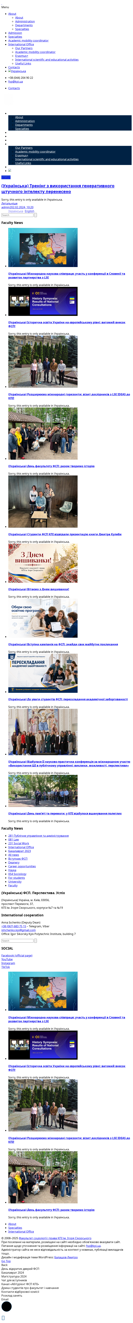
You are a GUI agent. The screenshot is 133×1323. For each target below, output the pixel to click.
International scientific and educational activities (47, 60)
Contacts (14, 67)
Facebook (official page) (16, 955)
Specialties (22, 29)
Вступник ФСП (18, 859)
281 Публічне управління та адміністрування (38, 836)
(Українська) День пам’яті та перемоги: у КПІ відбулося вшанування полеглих (65, 813)
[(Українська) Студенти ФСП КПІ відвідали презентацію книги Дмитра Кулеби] (43, 527)
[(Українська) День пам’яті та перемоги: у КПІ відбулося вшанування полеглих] (43, 806)
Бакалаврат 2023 (19, 851)
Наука (12, 870)
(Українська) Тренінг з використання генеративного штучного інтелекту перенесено (57, 188)
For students (16, 878)
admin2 (6, 207)
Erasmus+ (21, 56)
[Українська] (17, 71)
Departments (24, 25)
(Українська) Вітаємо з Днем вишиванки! (38, 589)
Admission (15, 33)
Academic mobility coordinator (28, 40)
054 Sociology (17, 874)
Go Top (6, 1261)
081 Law (13, 839)
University (14, 882)
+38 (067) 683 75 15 (13, 926)
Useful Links (23, 63)
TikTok (5, 967)
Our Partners (24, 48)
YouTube (7, 959)
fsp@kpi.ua (15, 81)
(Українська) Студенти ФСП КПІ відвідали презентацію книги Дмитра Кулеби (65, 534)
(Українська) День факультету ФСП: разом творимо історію (51, 466)
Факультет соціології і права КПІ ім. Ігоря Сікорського (55, 1238)
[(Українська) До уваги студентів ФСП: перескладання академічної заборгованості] (43, 692)
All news (13, 855)
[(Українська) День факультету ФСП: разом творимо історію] (43, 459)
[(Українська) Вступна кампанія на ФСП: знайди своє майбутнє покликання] (43, 637)
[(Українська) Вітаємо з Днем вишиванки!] (43, 582)
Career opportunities (22, 866)
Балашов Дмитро (66, 1257)
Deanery (13, 862)
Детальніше (9, 203)
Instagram (8, 963)
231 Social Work (18, 843)
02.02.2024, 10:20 (22, 207)
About (12, 14)
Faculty (6, 177)
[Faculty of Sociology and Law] (8, 107)
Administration (25, 21)
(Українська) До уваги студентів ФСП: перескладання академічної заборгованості (68, 699)
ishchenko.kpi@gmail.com (18, 930)
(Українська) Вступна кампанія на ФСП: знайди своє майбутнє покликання (63, 644)
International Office (21, 44)
